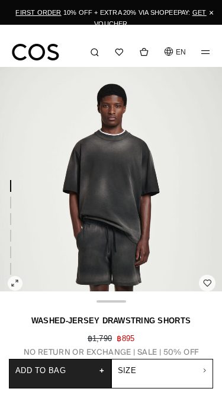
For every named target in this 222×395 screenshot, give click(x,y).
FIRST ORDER (38, 12)
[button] (175, 52)
